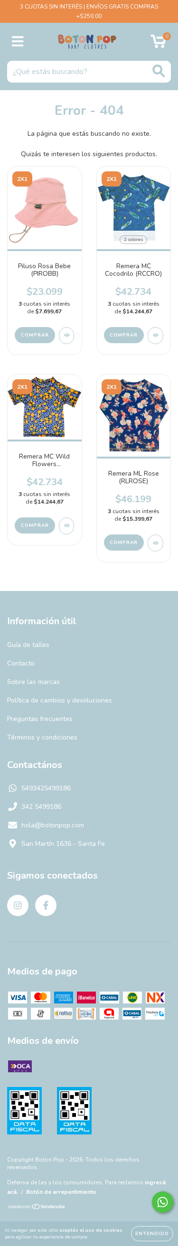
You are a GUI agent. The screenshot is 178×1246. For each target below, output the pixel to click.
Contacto (21, 663)
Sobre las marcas (33, 681)
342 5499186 (41, 806)
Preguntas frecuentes (40, 718)
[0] (158, 44)
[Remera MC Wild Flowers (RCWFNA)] (67, 525)
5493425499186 (46, 788)
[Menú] (17, 42)
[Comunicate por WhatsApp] (162, 1202)
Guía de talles (28, 644)
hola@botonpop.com (52, 825)
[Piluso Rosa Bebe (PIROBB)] (67, 335)
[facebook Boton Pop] (45, 905)
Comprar (35, 335)
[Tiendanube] (36, 1208)
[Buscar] (159, 71)
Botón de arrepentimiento (61, 1192)
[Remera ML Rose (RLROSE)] (155, 543)
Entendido (152, 1233)
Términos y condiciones (42, 737)
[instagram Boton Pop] (17, 905)
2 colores (133, 239)
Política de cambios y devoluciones (59, 700)
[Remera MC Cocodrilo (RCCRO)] (155, 335)
